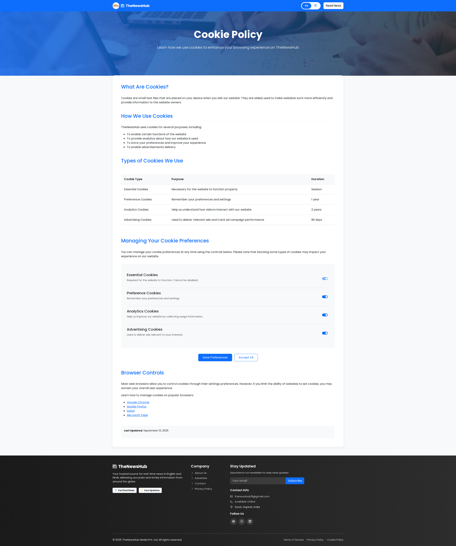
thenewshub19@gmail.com (252, 496)
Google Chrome (138, 402)
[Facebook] (233, 521)
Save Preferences (215, 357)
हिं (315, 5)
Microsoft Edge (137, 415)
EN (306, 5)
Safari (131, 411)
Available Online (245, 501)
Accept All (246, 357)
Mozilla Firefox (136, 407)
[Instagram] (241, 521)
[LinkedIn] (250, 521)
